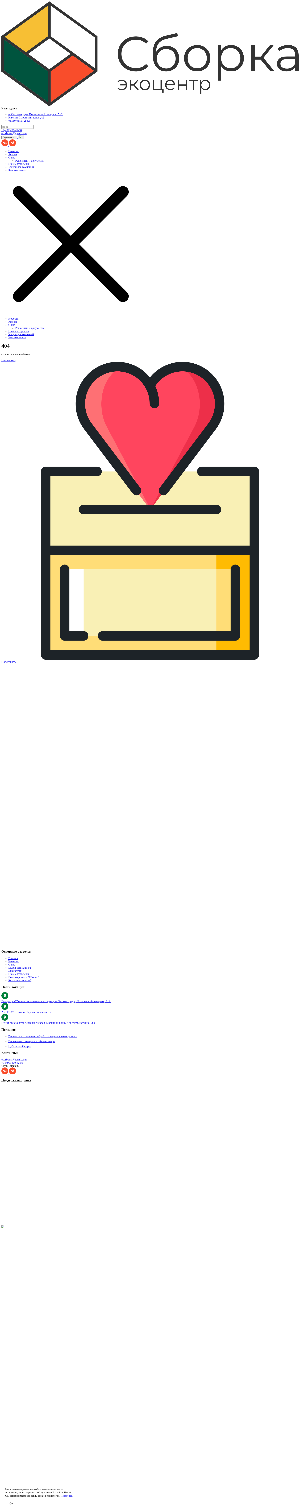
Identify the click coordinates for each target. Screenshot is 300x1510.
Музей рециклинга (19, 967)
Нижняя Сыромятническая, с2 (26, 117)
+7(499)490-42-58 (11, 130)
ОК (11, 1503)
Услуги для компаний (21, 166)
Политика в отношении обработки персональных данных (42, 1036)
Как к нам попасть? (19, 980)
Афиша (12, 154)
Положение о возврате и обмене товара (31, 1041)
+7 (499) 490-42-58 (12, 1062)
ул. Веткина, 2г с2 (19, 120)
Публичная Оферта (19, 1046)
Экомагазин (15, 970)
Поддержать (9, 137)
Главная (13, 958)
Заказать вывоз (17, 170)
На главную (8, 360)
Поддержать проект (16, 1080)
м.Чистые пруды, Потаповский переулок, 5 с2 (35, 114)
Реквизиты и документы (29, 160)
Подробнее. (67, 1496)
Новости (13, 151)
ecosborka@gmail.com (14, 133)
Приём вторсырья (18, 163)
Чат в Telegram (10, 1065)
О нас (11, 157)
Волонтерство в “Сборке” (23, 977)
